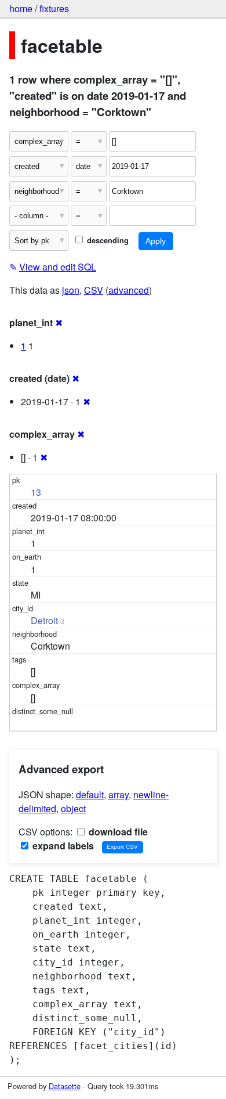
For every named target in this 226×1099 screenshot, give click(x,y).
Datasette (65, 1085)
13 (36, 492)
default (90, 794)
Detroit (44, 620)
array (118, 794)
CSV (93, 290)
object (73, 808)
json (70, 290)
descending (107, 240)
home (20, 8)
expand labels (62, 845)
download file (117, 831)
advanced (128, 290)
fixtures (54, 8)
